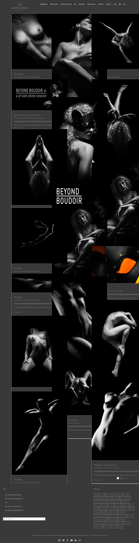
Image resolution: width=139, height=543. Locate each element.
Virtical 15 (106, 527)
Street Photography (111, 523)
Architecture (118, 494)
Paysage (114, 512)
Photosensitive (122, 516)
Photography (36, 118)
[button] (124, 4)
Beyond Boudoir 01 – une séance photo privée (27, 115)
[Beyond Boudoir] (39, 41)
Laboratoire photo (111, 509)
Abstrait (101, 494)
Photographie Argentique (101, 516)
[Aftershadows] (39, 236)
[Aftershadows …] (39, 283)
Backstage (97, 498)
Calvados (110, 502)
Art (32, 118)
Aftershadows (18, 268)
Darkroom (125, 505)
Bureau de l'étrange (125, 498)
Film (131, 505)
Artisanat (126, 494)
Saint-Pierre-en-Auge (100, 519)
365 (96, 494)
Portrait (131, 516)
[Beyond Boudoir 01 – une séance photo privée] (39, 94)
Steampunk (122, 519)
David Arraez (19, 118)
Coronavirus (125, 502)
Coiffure (117, 502)
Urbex (120, 523)
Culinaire (118, 505)
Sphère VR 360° (112, 519)
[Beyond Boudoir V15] (79, 230)
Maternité (125, 509)
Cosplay (104, 505)
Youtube (120, 527)
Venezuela (127, 523)
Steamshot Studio (99, 523)
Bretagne (115, 498)
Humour (102, 509)
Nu (103, 512)
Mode (132, 509)
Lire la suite (17, 312)
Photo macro (113, 516)
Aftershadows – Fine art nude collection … (106, 465)
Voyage (114, 527)
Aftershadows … (19, 297)
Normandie (97, 512)
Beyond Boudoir (18, 74)
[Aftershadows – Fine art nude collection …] (39, 351)
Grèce (96, 509)
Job (114, 291)
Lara (119, 509)
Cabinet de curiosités (100, 502)
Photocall (121, 512)
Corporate (97, 505)
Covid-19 (111, 505)
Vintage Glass (98, 527)
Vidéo (42, 118)
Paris (108, 512)
